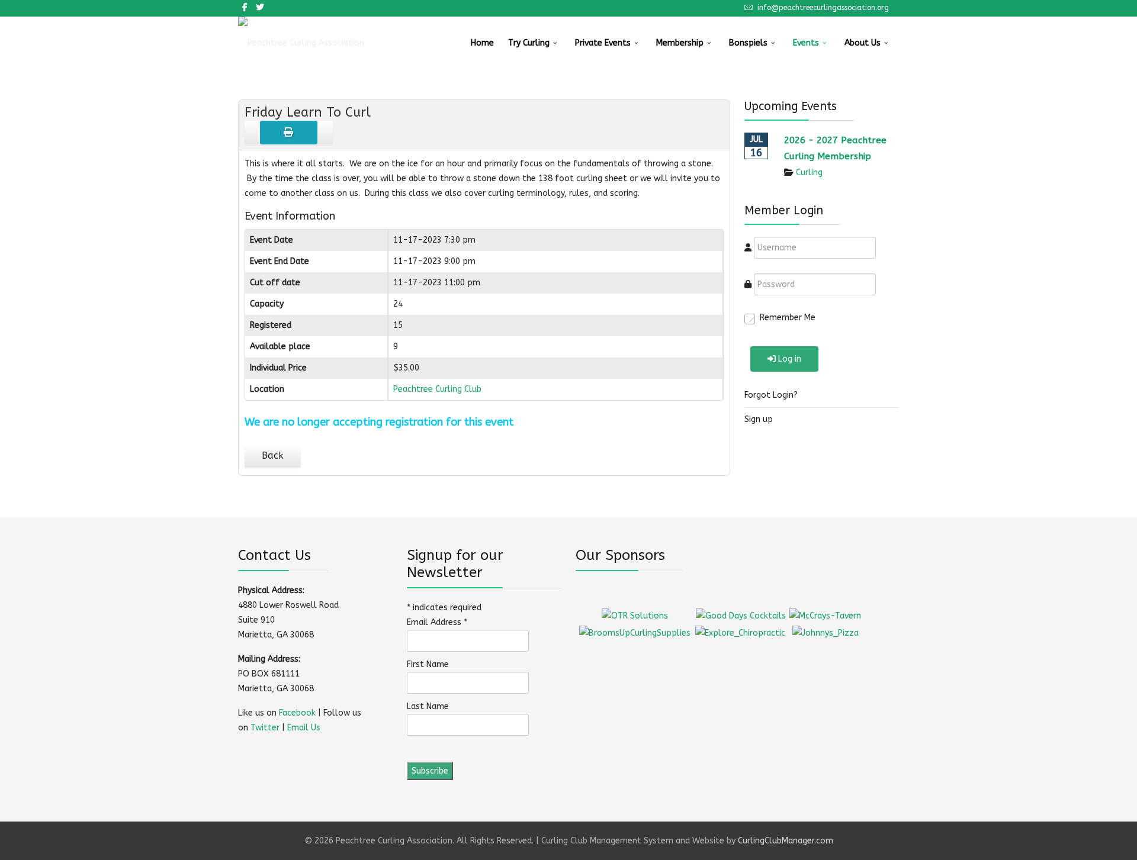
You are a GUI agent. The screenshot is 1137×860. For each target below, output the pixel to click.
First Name (428, 664)
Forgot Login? (771, 395)
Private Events (603, 43)
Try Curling (529, 43)
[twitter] (260, 7)
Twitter (265, 728)
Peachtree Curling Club (437, 389)
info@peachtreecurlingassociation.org (823, 7)
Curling (809, 173)
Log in (789, 359)
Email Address (437, 622)
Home (482, 43)
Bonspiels (748, 43)
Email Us (303, 728)
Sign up (758, 419)
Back (273, 455)
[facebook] (245, 7)
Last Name (428, 706)
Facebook (297, 713)
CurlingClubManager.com (785, 841)
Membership (680, 43)
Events (806, 43)
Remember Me (787, 318)
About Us (862, 43)
